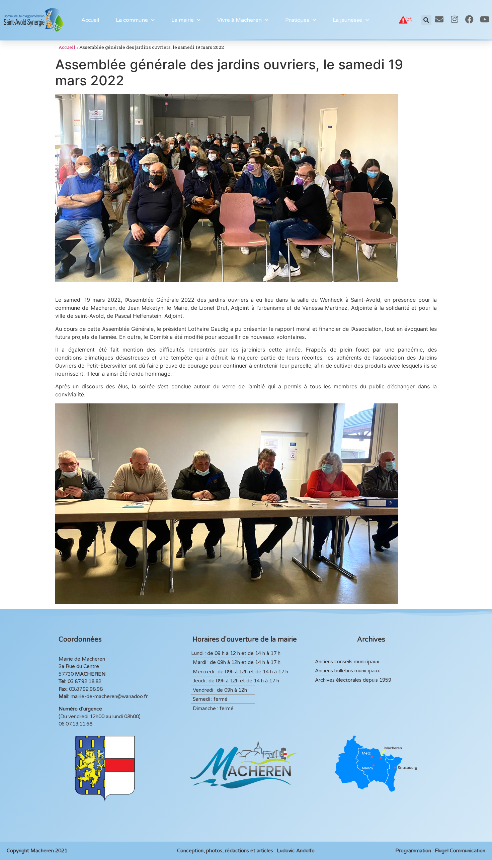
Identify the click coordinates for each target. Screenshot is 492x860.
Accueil (90, 20)
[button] (426, 20)
